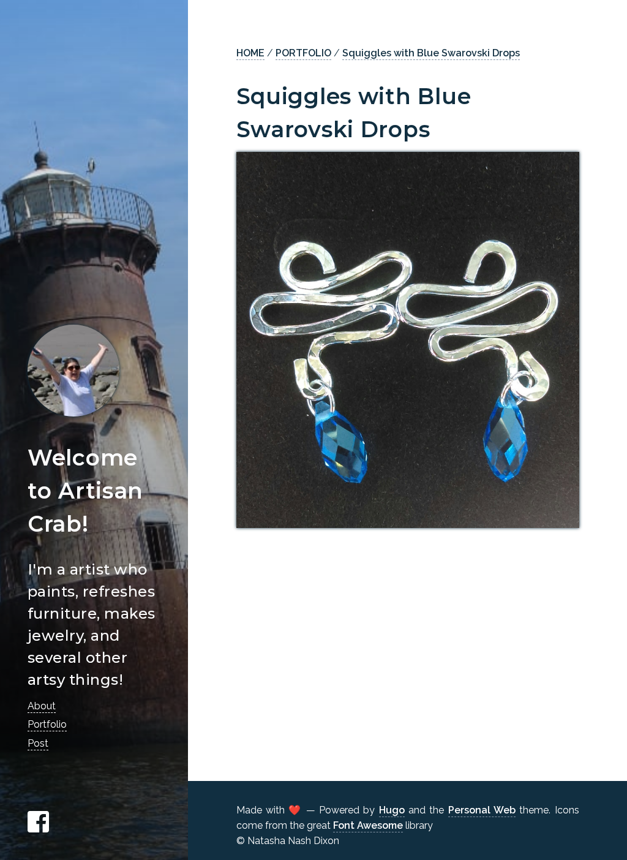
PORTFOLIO (303, 53)
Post (38, 743)
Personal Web (482, 810)
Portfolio (47, 724)
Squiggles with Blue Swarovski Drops (431, 53)
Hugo (392, 810)
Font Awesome (368, 825)
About (42, 706)
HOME (250, 53)
